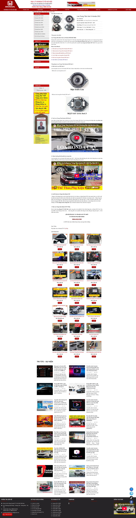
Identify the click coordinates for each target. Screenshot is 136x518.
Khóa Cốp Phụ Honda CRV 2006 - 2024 (77, 245)
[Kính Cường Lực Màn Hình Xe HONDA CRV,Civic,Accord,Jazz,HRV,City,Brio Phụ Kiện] (93, 310)
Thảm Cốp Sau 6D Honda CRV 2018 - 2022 (93, 245)
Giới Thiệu (128, 9)
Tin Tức (67, 9)
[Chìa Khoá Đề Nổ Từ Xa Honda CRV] (59, 274)
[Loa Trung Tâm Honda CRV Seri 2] (76, 274)
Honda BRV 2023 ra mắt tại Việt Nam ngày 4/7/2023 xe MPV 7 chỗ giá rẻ (60, 385)
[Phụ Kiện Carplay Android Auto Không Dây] (93, 256)
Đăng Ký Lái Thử (112, 9)
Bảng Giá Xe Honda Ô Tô (38, 512)
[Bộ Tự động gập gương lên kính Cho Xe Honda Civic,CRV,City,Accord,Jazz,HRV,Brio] (93, 346)
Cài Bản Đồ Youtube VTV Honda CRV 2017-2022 (93, 298)
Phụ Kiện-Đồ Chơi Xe (82, 9)
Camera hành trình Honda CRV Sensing (60, 245)
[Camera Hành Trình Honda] (76, 328)
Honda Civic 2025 (39, 24)
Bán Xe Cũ (34, 514)
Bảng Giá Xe (54, 9)
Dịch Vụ (98, 9)
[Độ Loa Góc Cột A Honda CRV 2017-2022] (59, 256)
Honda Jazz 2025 (39, 31)
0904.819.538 (8, 514)
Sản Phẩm (40, 9)
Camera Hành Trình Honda (77, 334)
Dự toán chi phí (35, 506)
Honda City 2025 (39, 22)
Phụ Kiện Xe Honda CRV (49, 11)
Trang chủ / (35, 11)
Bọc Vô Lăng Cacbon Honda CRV (77, 262)
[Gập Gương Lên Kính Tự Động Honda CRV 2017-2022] (59, 310)
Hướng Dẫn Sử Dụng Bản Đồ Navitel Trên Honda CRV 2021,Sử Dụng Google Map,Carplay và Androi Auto (92, 435)
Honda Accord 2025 (39, 27)
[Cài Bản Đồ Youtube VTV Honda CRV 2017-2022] (93, 292)
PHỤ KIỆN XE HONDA (40, 33)
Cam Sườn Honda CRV (94, 334)
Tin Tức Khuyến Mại (36, 508)
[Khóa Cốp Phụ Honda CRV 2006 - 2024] (76, 239)
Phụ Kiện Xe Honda (36, 510)
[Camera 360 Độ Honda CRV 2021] (59, 292)
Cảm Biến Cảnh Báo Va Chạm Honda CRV (59, 352)
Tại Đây (66, 228)
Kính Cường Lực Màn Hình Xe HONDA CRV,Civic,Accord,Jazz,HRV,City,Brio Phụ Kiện (93, 316)
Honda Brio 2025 (39, 29)
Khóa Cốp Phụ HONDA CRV (76, 298)
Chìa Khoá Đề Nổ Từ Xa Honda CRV (60, 280)
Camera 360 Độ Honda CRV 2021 (60, 298)
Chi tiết (60, 249)
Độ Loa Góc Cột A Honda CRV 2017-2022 (60, 263)
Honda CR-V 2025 (39, 15)
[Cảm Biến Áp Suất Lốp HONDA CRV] (76, 310)
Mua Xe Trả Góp (36, 505)
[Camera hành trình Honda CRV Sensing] (59, 239)
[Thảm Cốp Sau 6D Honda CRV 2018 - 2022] (93, 239)
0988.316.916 (14, 509)
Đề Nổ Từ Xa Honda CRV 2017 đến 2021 (94, 281)
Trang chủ (26, 9)
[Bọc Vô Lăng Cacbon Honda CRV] (76, 256)
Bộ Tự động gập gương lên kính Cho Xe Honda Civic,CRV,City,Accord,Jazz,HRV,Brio (93, 352)
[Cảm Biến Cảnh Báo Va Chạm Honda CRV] (59, 346)
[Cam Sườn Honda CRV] (93, 328)
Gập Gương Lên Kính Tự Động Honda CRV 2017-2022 (60, 316)
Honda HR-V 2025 (57, 510)
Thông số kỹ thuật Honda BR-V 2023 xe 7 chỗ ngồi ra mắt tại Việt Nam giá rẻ (92, 467)
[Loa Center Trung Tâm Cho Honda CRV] (76, 346)
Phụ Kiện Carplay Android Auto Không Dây (94, 263)
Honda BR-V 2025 (39, 20)
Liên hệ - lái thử (35, 503)
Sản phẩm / (40, 11)
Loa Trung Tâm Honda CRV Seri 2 (77, 280)
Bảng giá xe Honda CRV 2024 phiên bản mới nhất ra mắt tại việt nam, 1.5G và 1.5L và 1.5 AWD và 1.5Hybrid (60, 369)
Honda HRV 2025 (39, 18)
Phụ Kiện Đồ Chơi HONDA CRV (60, 334)
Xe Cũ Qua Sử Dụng (39, 36)
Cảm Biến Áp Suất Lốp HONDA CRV (77, 316)
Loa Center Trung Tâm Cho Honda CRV (77, 352)
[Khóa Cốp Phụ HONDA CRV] (76, 292)
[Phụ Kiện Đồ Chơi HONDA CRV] (59, 328)
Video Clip (38, 41)
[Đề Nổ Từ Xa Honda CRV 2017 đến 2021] (93, 274)
